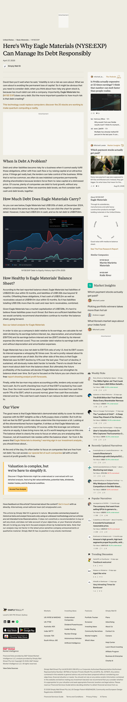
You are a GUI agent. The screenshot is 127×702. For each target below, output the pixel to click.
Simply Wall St (14, 66)
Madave (95, 570)
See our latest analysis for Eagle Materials (24, 324)
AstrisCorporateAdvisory (101, 467)
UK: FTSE (47, 622)
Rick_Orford (97, 378)
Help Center (110, 642)
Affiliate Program (112, 651)
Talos (95, 411)
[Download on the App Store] (10, 630)
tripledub (96, 394)
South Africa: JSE (51, 640)
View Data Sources (10, 668)
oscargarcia (97, 503)
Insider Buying (70, 629)
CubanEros (97, 520)
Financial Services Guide (53, 697)
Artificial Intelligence (72, 643)
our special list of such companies (45, 453)
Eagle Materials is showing (47, 440)
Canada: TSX (49, 636)
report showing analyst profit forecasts (27, 376)
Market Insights (91, 636)
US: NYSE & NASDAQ (52, 617)
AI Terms (103, 697)
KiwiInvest (96, 536)
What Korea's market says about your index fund (106, 322)
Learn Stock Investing (114, 647)
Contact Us (110, 631)
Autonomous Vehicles (72, 638)
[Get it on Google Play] (27, 630)
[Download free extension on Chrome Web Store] (16, 636)
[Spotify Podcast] (17, 621)
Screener (88, 622)
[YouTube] (13, 622)
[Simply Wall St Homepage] (13, 610)
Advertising (110, 622)
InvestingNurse (98, 450)
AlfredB (95, 581)
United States (8, 40)
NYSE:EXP (9, 95)
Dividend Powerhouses (73, 625)
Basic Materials (22, 40)
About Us (109, 627)
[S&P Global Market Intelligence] (10, 649)
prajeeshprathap (98, 480)
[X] (9, 621)
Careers (109, 636)
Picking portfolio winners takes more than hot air (105, 308)
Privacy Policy (91, 697)
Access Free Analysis (17, 489)
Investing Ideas (91, 627)
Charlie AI (109, 661)
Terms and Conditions (74, 697)
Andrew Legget (99, 315)
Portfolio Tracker (91, 617)
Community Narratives (94, 631)
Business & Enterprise (114, 656)
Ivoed (95, 427)
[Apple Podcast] (21, 621)
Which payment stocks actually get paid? (105, 293)
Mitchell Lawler (99, 300)
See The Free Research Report (104, 249)
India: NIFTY (48, 631)
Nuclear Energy (70, 634)
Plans (108, 617)
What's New (89, 640)
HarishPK (96, 559)
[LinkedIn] (5, 621)
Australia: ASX (49, 627)
